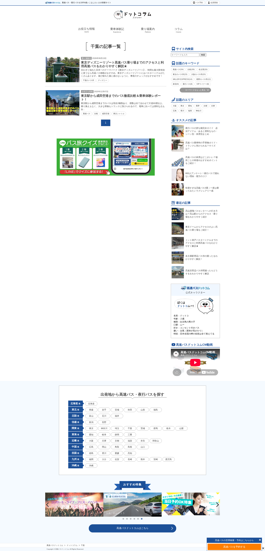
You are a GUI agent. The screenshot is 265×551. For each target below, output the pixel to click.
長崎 (130, 459)
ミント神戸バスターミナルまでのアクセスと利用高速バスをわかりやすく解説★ (201, 243)
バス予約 (199, 3)
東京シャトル (118, 114)
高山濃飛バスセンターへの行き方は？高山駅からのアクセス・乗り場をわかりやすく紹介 (201, 214)
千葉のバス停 (88, 80)
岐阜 (104, 434)
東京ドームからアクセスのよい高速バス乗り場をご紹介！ (201, 228)
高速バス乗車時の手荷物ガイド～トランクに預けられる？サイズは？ (201, 145)
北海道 (91, 403)
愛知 (190, 106)
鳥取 (117, 447)
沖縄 (91, 465)
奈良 (143, 441)
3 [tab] (130, 518)
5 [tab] (138, 518)
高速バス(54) (178, 69)
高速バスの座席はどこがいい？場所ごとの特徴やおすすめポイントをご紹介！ (201, 160)
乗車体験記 (117, 30)
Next (217, 504)
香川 (182, 111)
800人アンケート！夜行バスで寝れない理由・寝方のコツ (202, 175)
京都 (205, 106)
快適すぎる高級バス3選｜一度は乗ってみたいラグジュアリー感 (202, 189)
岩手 (104, 410)
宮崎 (156, 459)
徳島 (91, 453)
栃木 (168, 428)
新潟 (91, 422)
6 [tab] (141, 518)
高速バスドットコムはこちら (132, 528)
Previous (47, 504)
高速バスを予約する (234, 546)
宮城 (117, 410)
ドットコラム (72, 545)
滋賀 (130, 441)
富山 (91, 416)
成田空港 (105, 114)
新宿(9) (176, 84)
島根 (130, 447)
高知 (130, 453)
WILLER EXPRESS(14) (182, 79)
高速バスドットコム (55, 545)
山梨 (181, 428)
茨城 (143, 428)
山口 (143, 447)
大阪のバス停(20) (198, 74)
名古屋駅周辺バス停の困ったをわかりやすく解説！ (201, 257)
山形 (143, 410)
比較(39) (191, 69)
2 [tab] (127, 518)
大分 (104, 459)
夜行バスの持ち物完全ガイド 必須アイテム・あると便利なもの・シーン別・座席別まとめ (201, 131)
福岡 (190, 111)
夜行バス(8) (187, 84)
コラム (178, 30)
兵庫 (213, 106)
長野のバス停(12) (203, 79)
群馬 (156, 428)
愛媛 (117, 453)
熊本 (143, 459)
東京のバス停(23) (180, 74)
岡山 (104, 447)
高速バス (86, 114)
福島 (156, 410)
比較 (96, 114)
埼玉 (117, 428)
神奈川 (198, 111)
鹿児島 (168, 459)
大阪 (175, 106)
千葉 (130, 428)
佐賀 (117, 459)
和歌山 (155, 441)
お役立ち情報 (86, 30)
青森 (91, 410)
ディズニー (102, 80)
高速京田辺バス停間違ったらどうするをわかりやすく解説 (201, 272)
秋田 (130, 410)
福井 (117, 416)
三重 (130, 434)
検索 (203, 55)
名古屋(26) (203, 69)
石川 (104, 416)
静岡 (117, 434)
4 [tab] (134, 518)
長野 (198, 106)
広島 (175, 111)
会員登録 (214, 3)
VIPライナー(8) (202, 84)
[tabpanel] (132, 505)
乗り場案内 (148, 30)
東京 (182, 106)
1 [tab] (123, 518)
